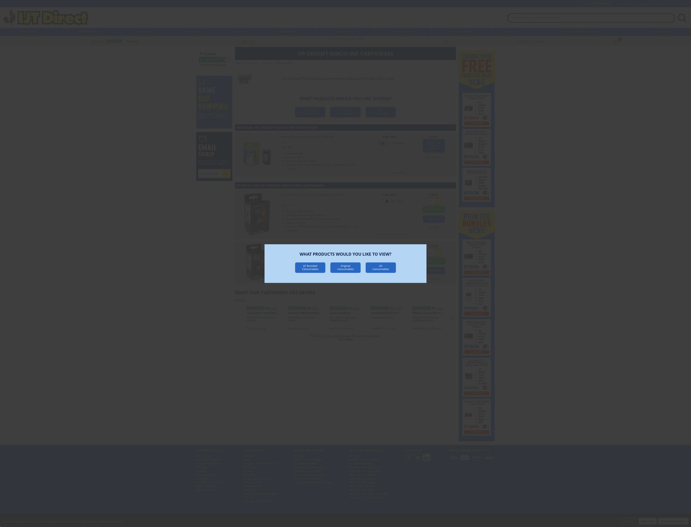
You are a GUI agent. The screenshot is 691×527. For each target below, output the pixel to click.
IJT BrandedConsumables (310, 267)
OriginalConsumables (345, 267)
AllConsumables (380, 267)
